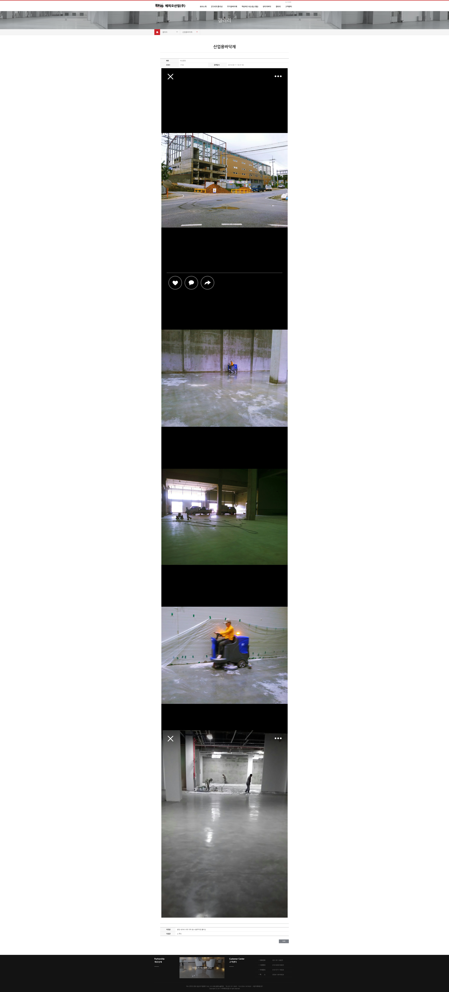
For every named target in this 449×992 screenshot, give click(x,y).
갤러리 (278, 6)
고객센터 (288, 6)
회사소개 (203, 6)
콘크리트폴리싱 (217, 6)
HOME (289, 2)
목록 (283, 941)
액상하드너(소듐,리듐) (250, 6)
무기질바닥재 (232, 6)
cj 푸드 (179, 934)
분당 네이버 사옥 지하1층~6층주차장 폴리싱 (191, 929)
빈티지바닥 (267, 6)
